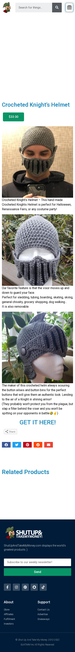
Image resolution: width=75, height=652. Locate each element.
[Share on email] (48, 445)
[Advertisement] (37, 54)
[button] (13, 117)
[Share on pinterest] (27, 445)
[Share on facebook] (6, 445)
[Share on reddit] (38, 445)
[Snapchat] (34, 587)
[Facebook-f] (7, 587)
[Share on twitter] (16, 445)
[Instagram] (16, 587)
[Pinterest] (25, 587)
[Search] (57, 7)
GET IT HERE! (37, 422)
